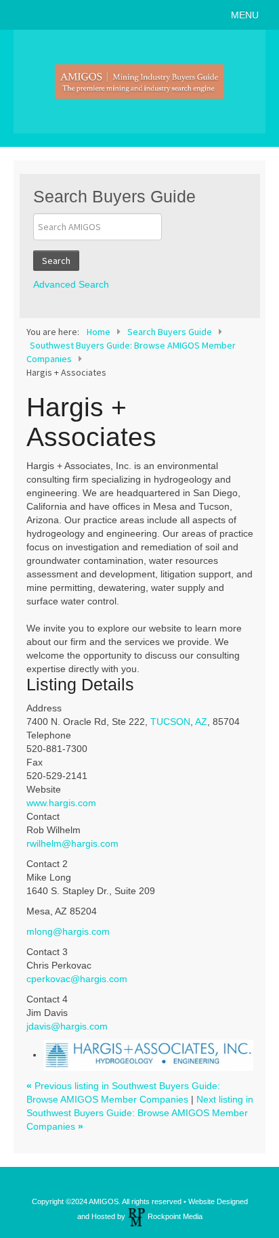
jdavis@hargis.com (67, 1026)
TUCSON (170, 721)
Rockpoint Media (175, 1216)
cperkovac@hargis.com (76, 978)
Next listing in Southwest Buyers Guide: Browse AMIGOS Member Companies (139, 1113)
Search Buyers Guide (169, 332)
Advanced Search (71, 284)
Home (98, 332)
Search (56, 261)
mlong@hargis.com (68, 931)
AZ (201, 721)
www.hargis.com (61, 802)
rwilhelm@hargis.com (72, 843)
